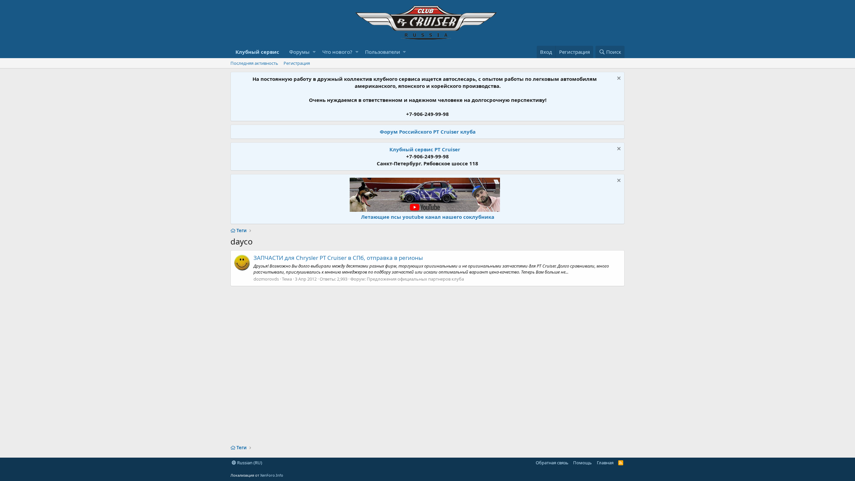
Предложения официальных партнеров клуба (415, 279)
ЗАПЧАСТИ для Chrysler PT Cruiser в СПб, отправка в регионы (338, 258)
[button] (314, 52)
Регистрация (297, 63)
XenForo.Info (271, 475)
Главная (605, 463)
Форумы (299, 51)
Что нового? (337, 51)
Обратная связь (552, 463)
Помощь (582, 463)
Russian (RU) (249, 463)
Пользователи (382, 51)
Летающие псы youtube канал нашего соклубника (427, 216)
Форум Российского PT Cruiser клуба (428, 131)
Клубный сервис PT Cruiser (424, 149)
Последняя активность (254, 63)
